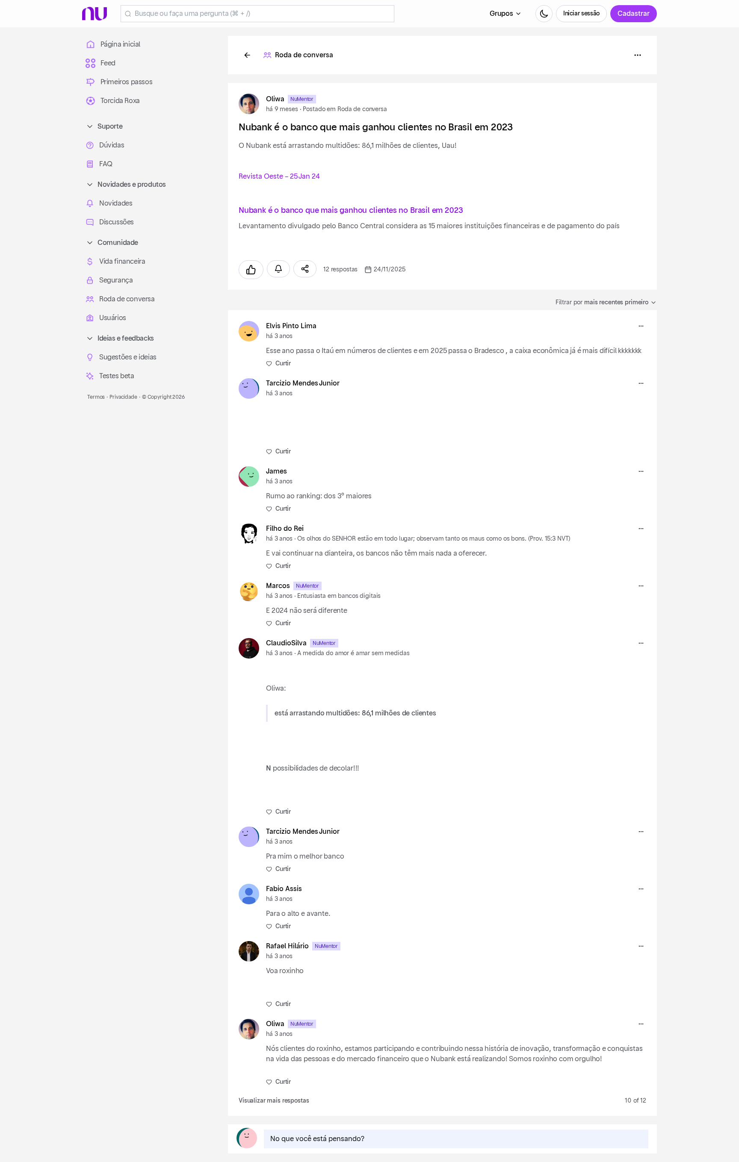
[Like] (251, 269)
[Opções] (637, 55)
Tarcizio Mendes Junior (303, 383)
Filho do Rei (285, 528)
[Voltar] (247, 55)
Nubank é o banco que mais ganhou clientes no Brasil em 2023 (351, 210)
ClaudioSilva (286, 643)
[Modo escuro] (544, 13)
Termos (96, 397)
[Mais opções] (641, 326)
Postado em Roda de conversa (345, 109)
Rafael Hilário (287, 946)
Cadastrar (634, 13)
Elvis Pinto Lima (291, 326)
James (276, 471)
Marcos (278, 585)
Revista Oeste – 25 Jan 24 (279, 176)
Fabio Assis (284, 888)
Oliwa (275, 99)
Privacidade (123, 397)
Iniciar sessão (581, 14)
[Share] (304, 268)
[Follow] (278, 268)
